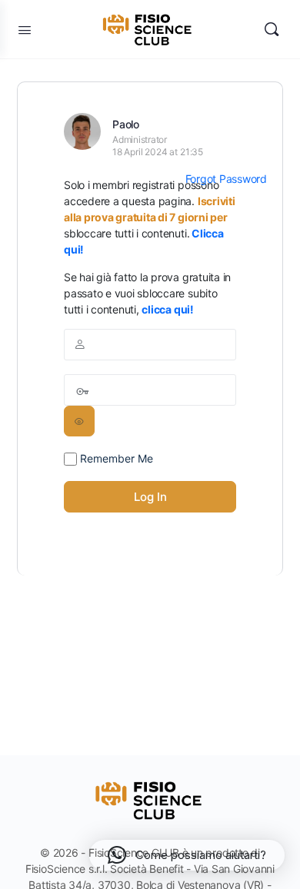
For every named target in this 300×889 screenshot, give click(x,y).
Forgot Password (226, 178)
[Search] (271, 29)
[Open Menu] (24, 29)
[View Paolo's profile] (82, 131)
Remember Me (115, 458)
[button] (187, 855)
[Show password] (79, 421)
